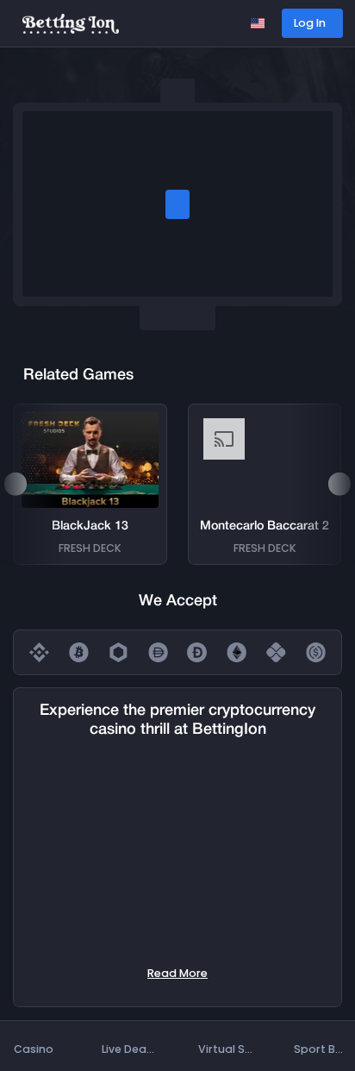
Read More (177, 973)
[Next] (339, 484)
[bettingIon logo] (70, 23)
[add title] (177, 204)
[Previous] (15, 484)
